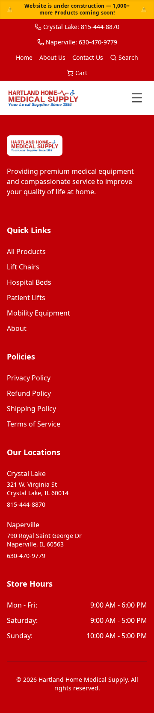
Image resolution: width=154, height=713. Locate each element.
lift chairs (23, 267)
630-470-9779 (26, 556)
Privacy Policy (28, 378)
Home (24, 57)
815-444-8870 (26, 504)
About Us (52, 57)
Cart (81, 73)
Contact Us (87, 57)
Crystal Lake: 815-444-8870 (81, 27)
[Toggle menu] (137, 98)
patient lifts (26, 297)
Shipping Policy (31, 408)
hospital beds (29, 282)
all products (26, 251)
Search (128, 57)
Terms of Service (33, 424)
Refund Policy (29, 393)
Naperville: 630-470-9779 (81, 42)
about (17, 328)
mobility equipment (38, 313)
